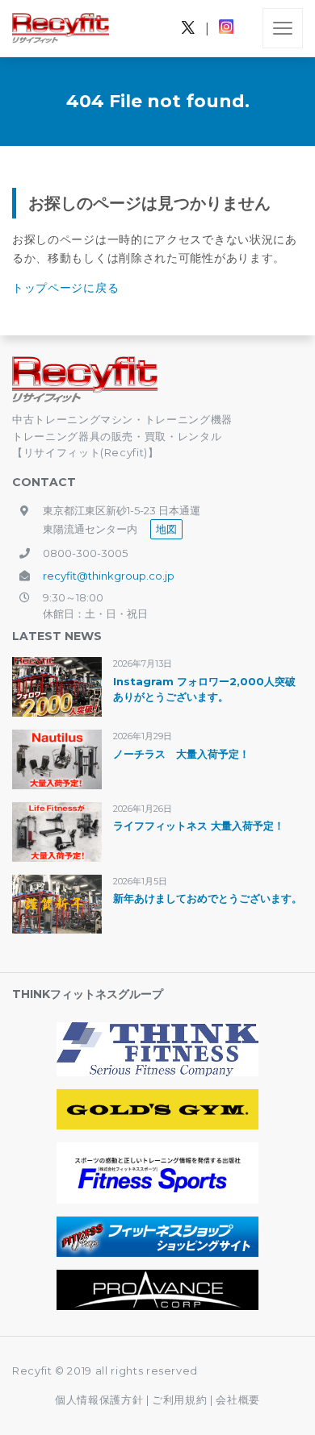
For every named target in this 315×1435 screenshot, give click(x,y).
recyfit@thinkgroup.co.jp (108, 575)
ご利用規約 (181, 1399)
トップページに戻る (65, 288)
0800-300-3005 (85, 553)
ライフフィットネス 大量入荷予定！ (198, 825)
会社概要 (238, 1399)
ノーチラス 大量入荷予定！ (181, 753)
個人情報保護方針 (99, 1399)
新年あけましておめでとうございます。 (207, 898)
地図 (166, 528)
